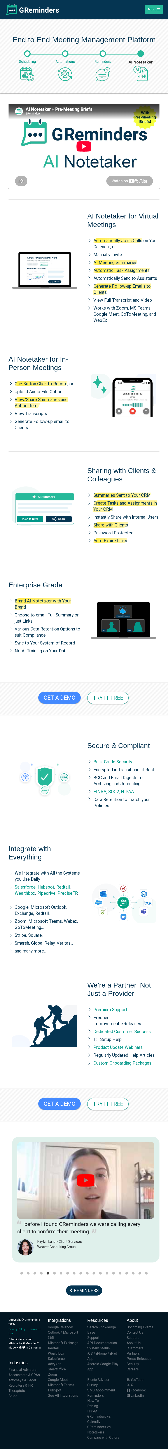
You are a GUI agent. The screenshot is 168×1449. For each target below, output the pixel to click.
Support (93, 1338)
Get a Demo (59, 697)
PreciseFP (67, 893)
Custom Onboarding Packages (122, 1063)
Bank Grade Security (112, 761)
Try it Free (108, 698)
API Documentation (102, 1343)
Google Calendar (60, 1327)
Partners (133, 1353)
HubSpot (54, 1390)
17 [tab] (126, 1273)
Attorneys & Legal (22, 1380)
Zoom (52, 1374)
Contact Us (135, 1332)
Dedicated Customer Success (122, 1031)
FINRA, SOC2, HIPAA (113, 791)
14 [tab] (107, 1273)
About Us (134, 1343)
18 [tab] (133, 1273)
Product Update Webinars (118, 1047)
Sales (13, 1396)
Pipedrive (46, 893)
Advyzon (54, 1364)
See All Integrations (63, 1395)
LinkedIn (137, 1395)
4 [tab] (41, 1273)
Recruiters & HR (21, 1385)
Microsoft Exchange (63, 1343)
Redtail (63, 887)
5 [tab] (48, 1273)
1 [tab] (21, 1273)
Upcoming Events (140, 1327)
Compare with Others (103, 1437)
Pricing (92, 1406)
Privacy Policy (17, 1329)
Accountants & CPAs (24, 1375)
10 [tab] (81, 1273)
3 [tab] (35, 1273)
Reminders (86, 1290)
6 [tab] (54, 1273)
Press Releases (139, 1359)
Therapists (17, 1391)
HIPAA (92, 1411)
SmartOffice (57, 1369)
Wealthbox (25, 893)
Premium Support (110, 1009)
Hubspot (46, 887)
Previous (5, 1203)
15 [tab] (113, 1273)
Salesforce (25, 887)
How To (93, 1401)
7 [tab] (61, 1273)
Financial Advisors (23, 1370)
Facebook (138, 1390)
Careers (133, 1369)
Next (163, 1203)
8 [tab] (67, 1273)
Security (133, 1364)
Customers (135, 1348)
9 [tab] (74, 1273)
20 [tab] (146, 1273)
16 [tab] (120, 1273)
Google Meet (58, 1380)
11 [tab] (87, 1273)
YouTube (137, 1380)
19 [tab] (140, 1273)
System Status (98, 1348)
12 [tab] (94, 1273)
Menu (152, 9)
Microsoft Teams (61, 1385)
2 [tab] (28, 1273)
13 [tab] (100, 1273)
